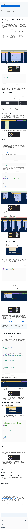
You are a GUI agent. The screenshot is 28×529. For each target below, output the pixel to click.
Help (26, 520)
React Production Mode (5, 7)
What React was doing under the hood (6, 12)
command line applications (6, 498)
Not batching (3, 4)
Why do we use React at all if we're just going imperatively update (11, 15)
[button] (27, 1)
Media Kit (2, 520)
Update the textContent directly (5, 10)
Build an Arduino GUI (4, 527)
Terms (2, 521)
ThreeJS (16, 498)
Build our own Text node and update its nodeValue (8, 11)
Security (2, 524)
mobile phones (12, 498)
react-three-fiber (20, 502)
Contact (26, 521)
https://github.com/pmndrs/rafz (6, 152)
